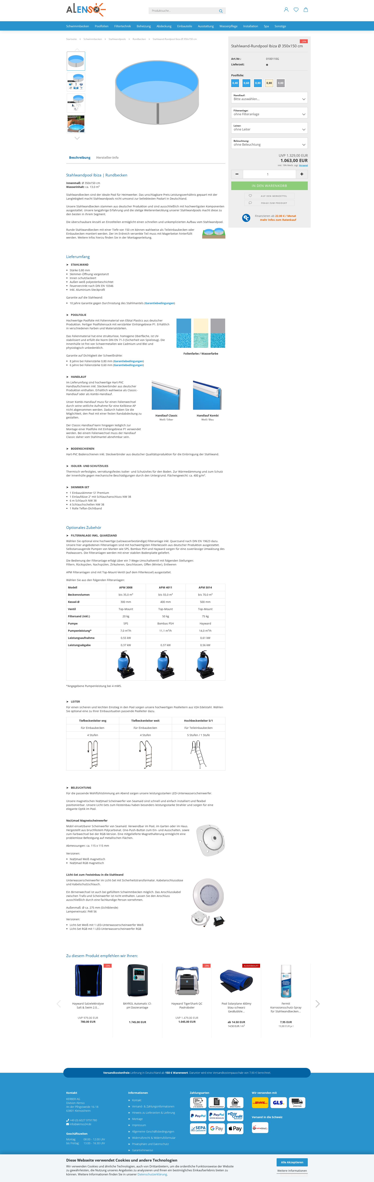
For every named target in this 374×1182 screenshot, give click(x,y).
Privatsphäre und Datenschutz (150, 1144)
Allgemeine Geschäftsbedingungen (153, 1131)
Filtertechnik (122, 26)
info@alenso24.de (80, 1124)
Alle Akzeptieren (292, 1162)
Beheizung (144, 26)
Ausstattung (206, 26)
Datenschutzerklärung (152, 1174)
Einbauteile (184, 26)
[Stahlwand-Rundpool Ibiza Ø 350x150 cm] (157, 92)
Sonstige (280, 26)
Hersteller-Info (107, 157)
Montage (137, 1119)
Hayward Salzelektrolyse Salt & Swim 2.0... (88, 1005)
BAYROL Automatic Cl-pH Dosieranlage (137, 1005)
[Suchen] (221, 10)
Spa (266, 26)
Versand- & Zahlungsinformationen (153, 1106)
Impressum (139, 1125)
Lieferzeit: (237, 64)
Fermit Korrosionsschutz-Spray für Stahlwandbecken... (285, 1007)
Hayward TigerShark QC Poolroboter (186, 1005)
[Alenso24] (87, 9)
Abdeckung (164, 26)
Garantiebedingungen (159, 303)
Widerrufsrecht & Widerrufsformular (154, 1138)
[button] (286, 12)
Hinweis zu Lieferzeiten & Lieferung (153, 1112)
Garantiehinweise (142, 1150)
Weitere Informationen (292, 1170)
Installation (250, 26)
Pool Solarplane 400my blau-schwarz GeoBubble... (236, 1007)
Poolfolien (101, 26)
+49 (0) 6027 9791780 (83, 1120)
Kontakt (136, 1100)
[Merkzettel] (296, 12)
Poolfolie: (237, 75)
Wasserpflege (228, 26)
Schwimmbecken (77, 26)
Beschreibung (79, 157)
